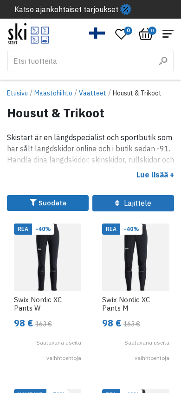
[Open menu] (168, 33)
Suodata (51, 202)
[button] (97, 33)
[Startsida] (28, 33)
